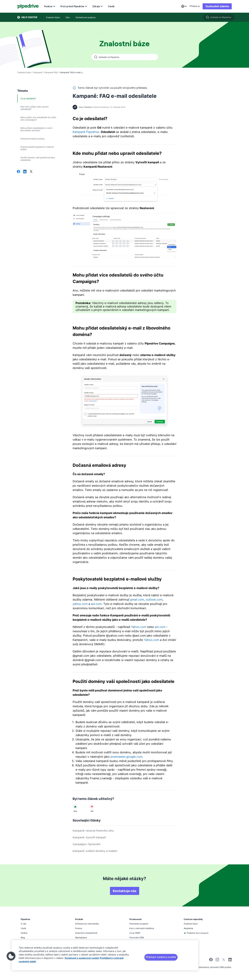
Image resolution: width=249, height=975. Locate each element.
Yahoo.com (138, 627)
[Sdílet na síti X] (31, 172)
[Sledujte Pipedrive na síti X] (223, 960)
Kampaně (37, 72)
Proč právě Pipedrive (72, 6)
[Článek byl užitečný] (75, 806)
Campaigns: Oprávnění (86, 844)
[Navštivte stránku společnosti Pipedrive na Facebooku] (211, 960)
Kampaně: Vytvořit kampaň (89, 837)
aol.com (96, 604)
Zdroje (96, 6)
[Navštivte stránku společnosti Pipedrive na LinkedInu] (230, 960)
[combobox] (184, 6)
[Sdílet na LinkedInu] (25, 172)
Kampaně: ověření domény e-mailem (95, 850)
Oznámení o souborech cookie (82, 958)
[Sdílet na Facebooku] (18, 172)
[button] (11, 956)
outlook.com (154, 599)
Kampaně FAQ (51, 72)
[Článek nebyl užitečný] (92, 806)
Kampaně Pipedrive (86, 132)
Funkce (48, 6)
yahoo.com (80, 604)
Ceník (111, 6)
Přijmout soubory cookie (161, 957)
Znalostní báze (24, 72)
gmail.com (137, 599)
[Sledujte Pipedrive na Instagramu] (217, 960)
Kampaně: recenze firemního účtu (93, 830)
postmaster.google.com (126, 756)
